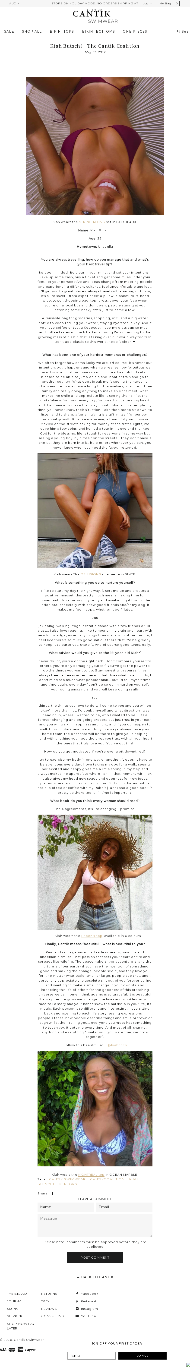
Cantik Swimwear (67, 1179)
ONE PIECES (135, 31)
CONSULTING (52, 1316)
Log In (147, 3)
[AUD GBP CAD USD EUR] (14, 3)
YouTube (88, 1316)
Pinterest (88, 1301)
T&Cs (45, 1301)
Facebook (89, 1293)
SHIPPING (15, 1316)
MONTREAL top (91, 1174)
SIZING (13, 1308)
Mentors (68, 1184)
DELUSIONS (91, 574)
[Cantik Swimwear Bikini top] (95, 1108)
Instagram (89, 1308)
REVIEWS (49, 1308)
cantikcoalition (107, 1179)
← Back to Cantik (95, 1277)
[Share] (52, 1193)
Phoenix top (91, 936)
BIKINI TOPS (62, 31)
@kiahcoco (117, 1045)
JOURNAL (15, 1301)
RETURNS (49, 1293)
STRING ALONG (92, 222)
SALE (9, 31)
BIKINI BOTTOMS (98, 31)
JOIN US (142, 1355)
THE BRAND (17, 1293)
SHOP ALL (32, 31)
